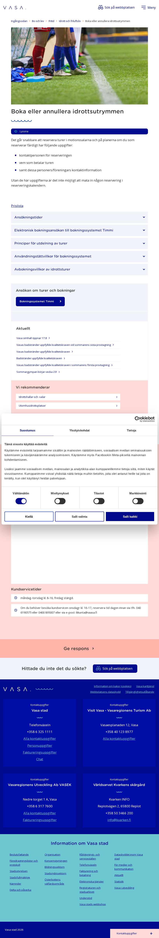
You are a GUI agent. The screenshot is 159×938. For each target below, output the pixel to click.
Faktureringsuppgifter (40, 752)
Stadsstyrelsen (19, 871)
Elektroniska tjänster (92, 881)
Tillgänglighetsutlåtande (139, 692)
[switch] (60, 501)
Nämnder (15, 883)
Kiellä (29, 516)
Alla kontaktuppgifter (39, 738)
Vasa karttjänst (145, 686)
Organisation (52, 854)
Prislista (17, 205)
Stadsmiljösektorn (55, 873)
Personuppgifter (39, 745)
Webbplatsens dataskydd (105, 692)
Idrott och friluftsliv (70, 21)
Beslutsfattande (19, 854)
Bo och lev (38, 21)
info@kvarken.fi (119, 820)
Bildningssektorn (55, 867)
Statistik (119, 881)
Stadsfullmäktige (20, 877)
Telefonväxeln (88, 865)
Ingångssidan (19, 21)
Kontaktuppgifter (127, 933)
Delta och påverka (20, 890)
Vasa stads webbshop (93, 904)
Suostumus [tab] (27, 430)
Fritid (51, 21)
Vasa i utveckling (124, 887)
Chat (39, 759)
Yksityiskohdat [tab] (79, 430)
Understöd (86, 898)
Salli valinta (79, 516)
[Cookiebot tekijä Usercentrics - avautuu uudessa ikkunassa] (138, 419)
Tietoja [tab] (131, 430)
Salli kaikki (130, 516)
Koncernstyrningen (56, 860)
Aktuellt (118, 875)
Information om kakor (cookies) (112, 686)
